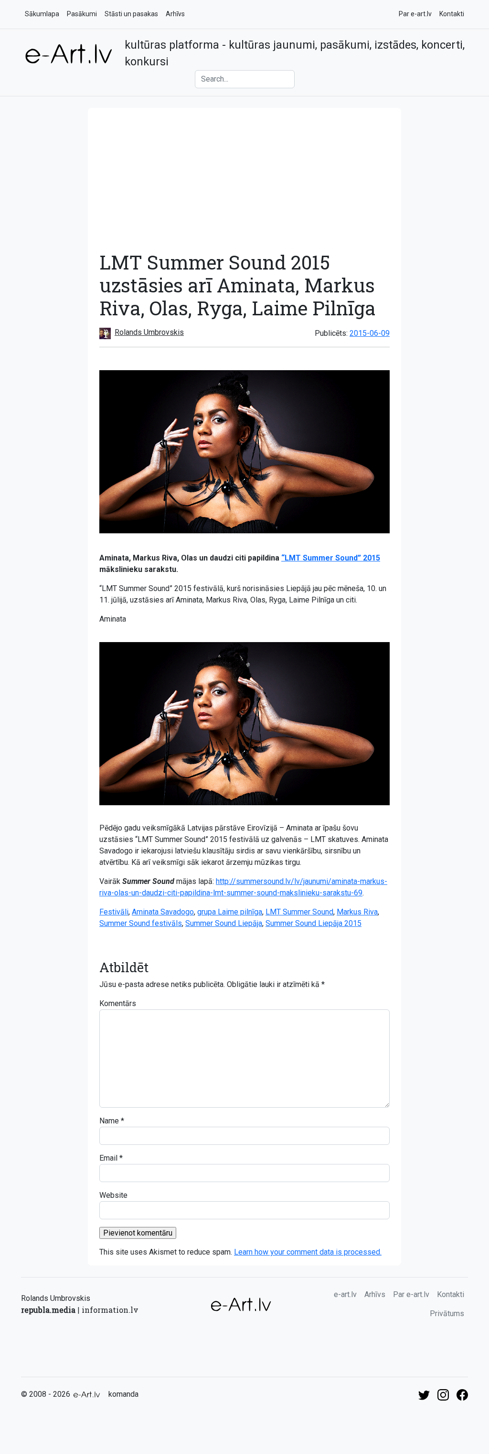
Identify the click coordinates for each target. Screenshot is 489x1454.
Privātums (447, 1313)
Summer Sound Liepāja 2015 (313, 923)
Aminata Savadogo (163, 911)
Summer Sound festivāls (140, 923)
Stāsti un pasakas (131, 14)
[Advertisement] (244, 179)
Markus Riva (357, 911)
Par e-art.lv (415, 14)
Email (108, 1158)
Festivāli (113, 911)
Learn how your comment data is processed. (308, 1252)
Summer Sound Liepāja (223, 923)
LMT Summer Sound (299, 911)
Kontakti (451, 14)
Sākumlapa (42, 14)
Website (113, 1195)
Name (109, 1120)
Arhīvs (175, 14)
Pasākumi (82, 14)
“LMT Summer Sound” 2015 (330, 557)
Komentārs (117, 1003)
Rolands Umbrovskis (149, 332)
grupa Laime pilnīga (229, 911)
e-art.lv (345, 1294)
